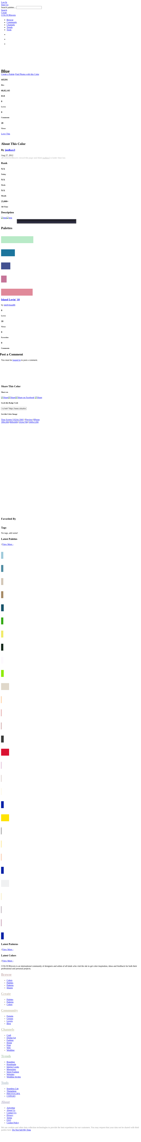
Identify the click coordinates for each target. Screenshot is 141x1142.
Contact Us (11, 1113)
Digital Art (11, 1038)
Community (12, 22)
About (5, 1102)
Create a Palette (8, 74)
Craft (9, 1035)
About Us (11, 1110)
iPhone (37, 419)
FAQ (9, 1120)
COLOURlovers (8, 15)
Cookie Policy (13, 1123)
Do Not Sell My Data (21, 1130)
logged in (17, 360)
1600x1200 (34, 422)
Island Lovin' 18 (10, 299)
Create (4, 12)
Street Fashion (13, 1072)
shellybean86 (9, 305)
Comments (5, 117)
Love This (5, 134)
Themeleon (11, 1091)
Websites (10, 1074)
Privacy (10, 1115)
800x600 (14, 422)
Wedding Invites (14, 1077)
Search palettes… (8, 7)
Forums (10, 1016)
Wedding (10, 1050)
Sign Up (4, 5)
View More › (7, 544)
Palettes (10, 983)
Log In (4, 2)
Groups (10, 1018)
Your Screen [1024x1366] (12, 419)
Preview (28, 419)
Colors (9, 980)
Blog (9, 1023)
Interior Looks (13, 1067)
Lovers (10, 1021)
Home (9, 1043)
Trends (10, 27)
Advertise (11, 1108)
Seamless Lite (13, 1088)
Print (9, 1045)
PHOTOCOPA (13, 1093)
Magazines (11, 1069)
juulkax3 (10, 150)
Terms (9, 1118)
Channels (11, 25)
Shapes (10, 988)
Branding (11, 1062)
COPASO (11, 1096)
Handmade (11, 1064)
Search (4, 10)
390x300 (5, 422)
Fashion (10, 1040)
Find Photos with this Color (27, 74)
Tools (9, 30)
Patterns (10, 985)
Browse (10, 20)
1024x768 (23, 422)
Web (9, 1048)
